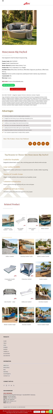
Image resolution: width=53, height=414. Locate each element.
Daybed (19, 95)
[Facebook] (30, 143)
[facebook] (4, 385)
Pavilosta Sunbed (43, 302)
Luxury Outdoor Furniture (8, 101)
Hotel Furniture (10, 99)
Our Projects (7, 373)
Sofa (4, 345)
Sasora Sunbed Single (43, 324)
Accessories (6, 353)
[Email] (47, 143)
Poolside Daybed (11, 103)
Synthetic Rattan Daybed (12, 105)
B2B (4, 369)
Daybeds (17, 98)
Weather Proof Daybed (24, 105)
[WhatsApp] (43, 143)
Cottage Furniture (10, 98)
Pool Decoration (33, 102)
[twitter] (13, 385)
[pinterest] (9, 385)
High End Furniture (37, 98)
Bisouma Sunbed (26, 324)
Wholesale (6, 367)
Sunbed (5, 347)
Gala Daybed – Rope (9, 302)
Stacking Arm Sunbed (45, 229)
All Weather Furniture (10, 97)
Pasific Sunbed (43, 279)
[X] (34, 143)
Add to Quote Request (17, 89)
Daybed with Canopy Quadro (20, 229)
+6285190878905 (12, 398)
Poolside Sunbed (19, 103)
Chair (4, 341)
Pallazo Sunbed (10, 256)
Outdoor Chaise (31, 101)
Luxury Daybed (26, 99)
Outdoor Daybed (39, 101)
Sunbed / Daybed (36, 95)
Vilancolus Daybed (26, 279)
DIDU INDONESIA (13, 407)
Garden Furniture (28, 98)
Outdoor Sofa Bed (24, 102)
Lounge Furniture (19, 99)
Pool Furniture (40, 102)
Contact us (10, 81)
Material (5, 371)
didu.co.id (8, 402)
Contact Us (6, 376)
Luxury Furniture (34, 99)
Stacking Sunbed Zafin (26, 256)
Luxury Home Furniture (44, 99)
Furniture (21, 98)
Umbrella (6, 351)
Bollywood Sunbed (26, 302)
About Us (5, 365)
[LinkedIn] (39, 143)
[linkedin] (11, 385)
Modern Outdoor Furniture (20, 101)
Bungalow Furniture (39, 97)
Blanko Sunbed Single (10, 324)
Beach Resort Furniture (28, 97)
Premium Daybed (27, 103)
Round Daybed (35, 103)
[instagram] (6, 385)
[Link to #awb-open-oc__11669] (3, 1)
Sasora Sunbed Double (33, 229)
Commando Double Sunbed (10, 279)
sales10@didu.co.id (11, 401)
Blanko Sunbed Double (43, 256)
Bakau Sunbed (8, 228)
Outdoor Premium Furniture (13, 102)
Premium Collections (26, 95)
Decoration (6, 355)
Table (4, 343)
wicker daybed (33, 105)
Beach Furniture (19, 97)
